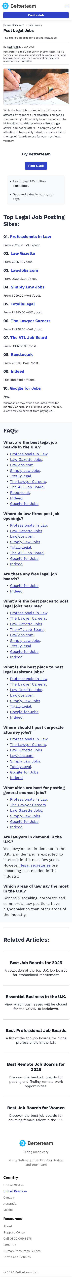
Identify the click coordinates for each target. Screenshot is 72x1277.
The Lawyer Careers (31, 320)
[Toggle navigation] (67, 6)
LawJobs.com (24, 270)
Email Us (9, 1244)
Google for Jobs (25, 388)
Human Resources (13, 25)
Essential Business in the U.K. (36, 996)
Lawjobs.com (21, 465)
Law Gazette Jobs (26, 459)
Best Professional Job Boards (36, 1030)
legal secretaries (36, 865)
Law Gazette (23, 253)
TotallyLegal (23, 304)
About (7, 1226)
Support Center (14, 1232)
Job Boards (35, 25)
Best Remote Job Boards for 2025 (36, 1067)
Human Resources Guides (22, 1251)
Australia (9, 1203)
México (8, 1209)
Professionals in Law (30, 236)
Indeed (17, 371)
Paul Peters (13, 46)
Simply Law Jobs (28, 287)
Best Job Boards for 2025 (36, 962)
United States (13, 1185)
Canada (8, 1197)
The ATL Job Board (28, 337)
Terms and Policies (17, 1257)
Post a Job (36, 15)
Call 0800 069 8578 (17, 1238)
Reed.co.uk (22, 354)
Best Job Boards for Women (36, 1107)
